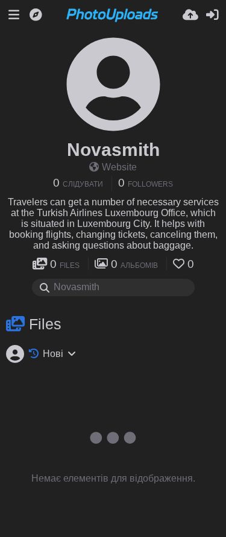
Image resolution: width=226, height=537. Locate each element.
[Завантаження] (190, 15)
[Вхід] (212, 15)
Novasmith (113, 150)
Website (119, 167)
